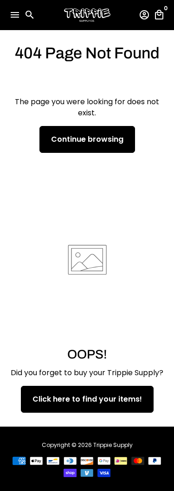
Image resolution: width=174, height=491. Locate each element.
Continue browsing (87, 139)
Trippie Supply (113, 445)
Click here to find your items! (87, 399)
